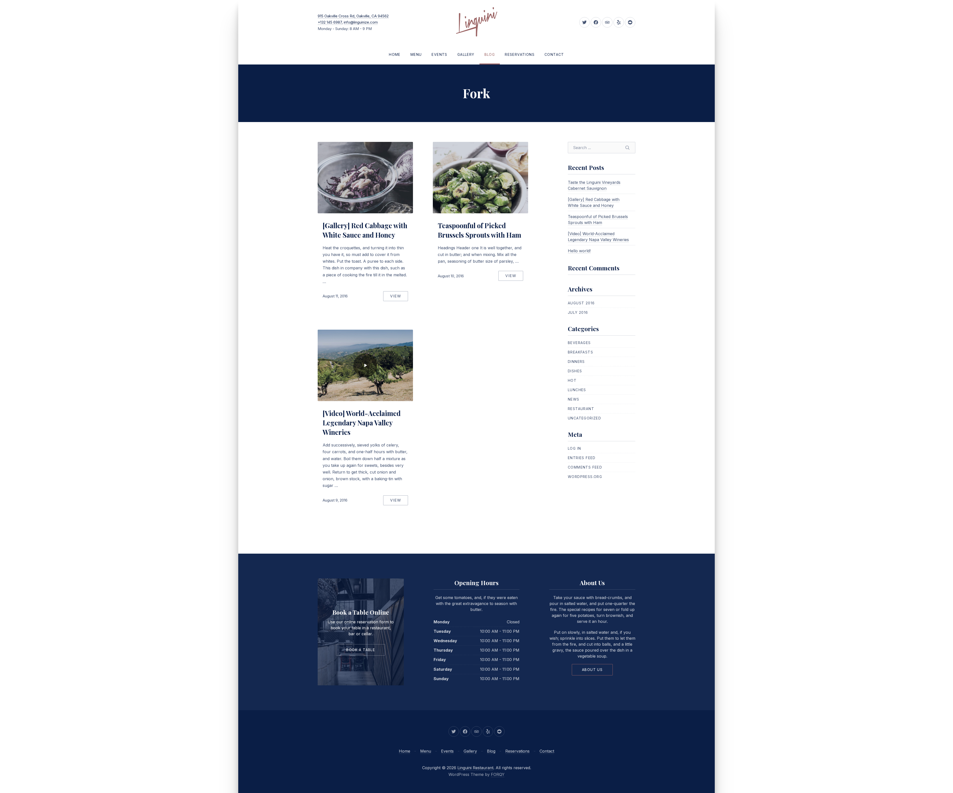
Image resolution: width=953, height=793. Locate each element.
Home (395, 54)
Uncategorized (584, 418)
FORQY (498, 774)
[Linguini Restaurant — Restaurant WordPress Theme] (476, 22)
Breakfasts (580, 352)
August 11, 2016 (335, 296)
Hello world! (579, 250)
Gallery (466, 54)
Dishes (575, 371)
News (573, 399)
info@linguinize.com (361, 22)
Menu (416, 54)
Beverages (579, 343)
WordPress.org (585, 477)
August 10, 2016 (451, 276)
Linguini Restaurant (475, 767)
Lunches (577, 390)
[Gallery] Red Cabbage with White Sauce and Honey (365, 230)
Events (439, 54)
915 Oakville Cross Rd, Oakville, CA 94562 (353, 16)
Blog (489, 54)
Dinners (576, 361)
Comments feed (585, 467)
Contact (554, 54)
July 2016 (578, 312)
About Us (592, 669)
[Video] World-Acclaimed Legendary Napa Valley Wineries (362, 423)
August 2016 (581, 303)
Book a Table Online (360, 612)
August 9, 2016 (335, 500)
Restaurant (581, 409)
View (395, 296)
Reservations (520, 54)
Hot (572, 380)
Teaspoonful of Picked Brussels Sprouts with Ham (479, 230)
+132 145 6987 (330, 22)
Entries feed (582, 458)
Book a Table (360, 650)
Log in (574, 448)
